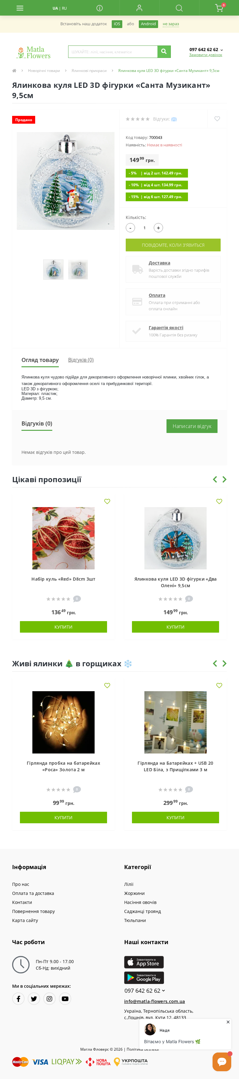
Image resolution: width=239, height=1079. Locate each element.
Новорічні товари (44, 70)
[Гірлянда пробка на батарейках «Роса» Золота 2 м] (63, 722)
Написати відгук (192, 426)
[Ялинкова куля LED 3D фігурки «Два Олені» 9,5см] (175, 538)
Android (148, 23)
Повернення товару (33, 911)
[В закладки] (107, 502)
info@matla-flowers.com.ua (154, 1001)
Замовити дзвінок (205, 54)
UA (55, 8)
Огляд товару (40, 360)
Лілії (129, 884)
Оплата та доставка (33, 893)
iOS (117, 23)
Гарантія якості (166, 327)
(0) (173, 119)
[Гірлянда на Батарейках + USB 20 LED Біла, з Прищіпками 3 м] (175, 722)
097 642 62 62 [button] (142, 990)
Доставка (159, 263)
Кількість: (136, 217)
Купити (63, 627)
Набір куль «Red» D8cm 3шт (63, 579)
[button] (139, 8)
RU (64, 8)
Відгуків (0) (81, 359)
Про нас (20, 884)
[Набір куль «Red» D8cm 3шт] (63, 538)
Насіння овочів (140, 902)
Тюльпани (135, 920)
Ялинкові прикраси (89, 70)
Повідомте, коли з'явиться (173, 245)
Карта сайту (25, 920)
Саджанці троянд (142, 911)
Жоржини (134, 893)
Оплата (157, 295)
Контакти (22, 902)
